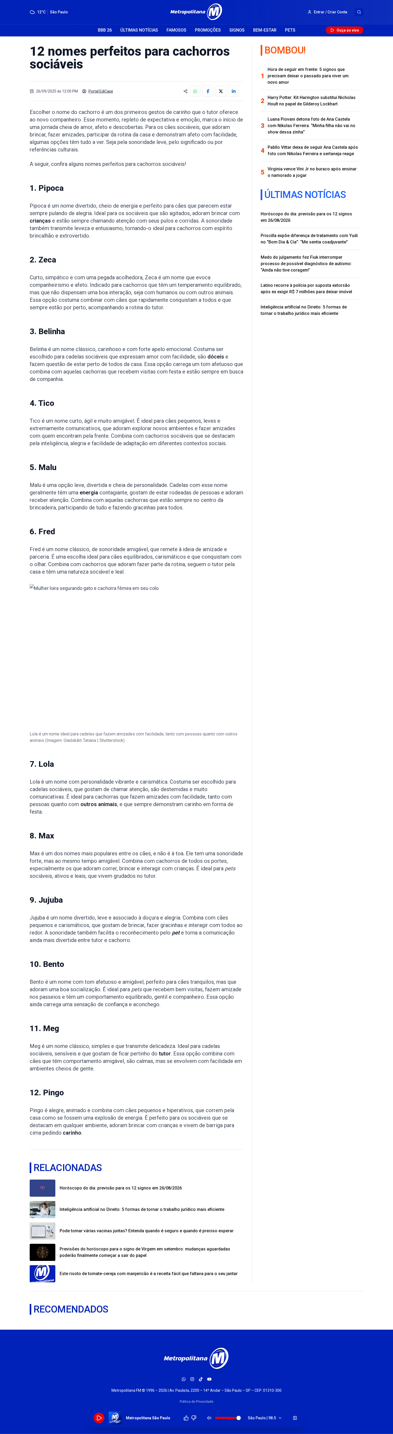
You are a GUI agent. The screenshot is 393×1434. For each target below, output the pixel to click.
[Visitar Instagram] (192, 1379)
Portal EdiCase (100, 91)
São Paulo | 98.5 (262, 1418)
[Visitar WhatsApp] (184, 1379)
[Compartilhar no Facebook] (208, 91)
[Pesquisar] (359, 12)
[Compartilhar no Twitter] (220, 91)
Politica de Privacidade (196, 1402)
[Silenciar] (209, 1418)
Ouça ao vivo (348, 30)
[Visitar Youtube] (209, 1379)
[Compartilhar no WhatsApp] (195, 91)
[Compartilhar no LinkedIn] (233, 91)
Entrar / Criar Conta (330, 12)
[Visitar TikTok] (201, 1379)
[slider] (238, 1418)
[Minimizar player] (295, 1418)
